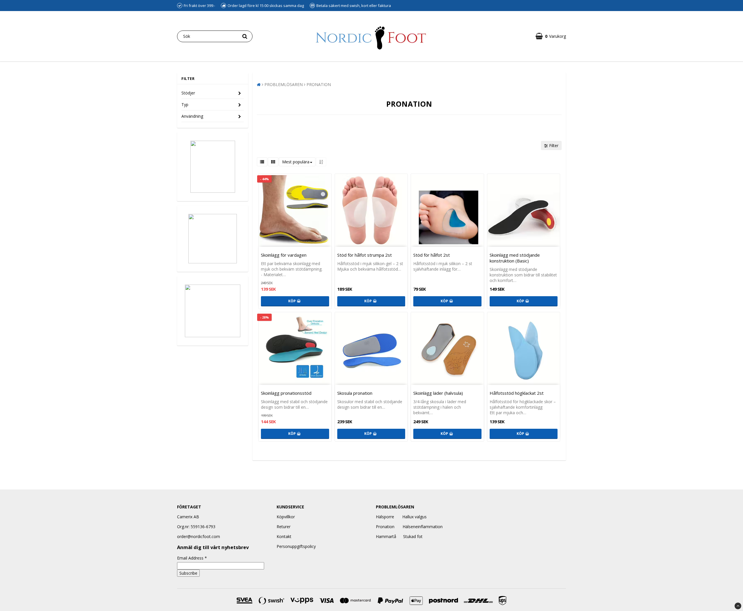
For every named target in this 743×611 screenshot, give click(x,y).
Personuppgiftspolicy (296, 546)
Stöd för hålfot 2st (431, 255)
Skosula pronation (354, 393)
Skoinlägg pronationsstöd (286, 393)
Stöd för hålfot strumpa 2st (364, 255)
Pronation (385, 526)
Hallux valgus (414, 516)
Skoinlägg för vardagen (283, 255)
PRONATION (318, 84)
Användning (192, 116)
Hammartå (386, 536)
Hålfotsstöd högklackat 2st (517, 393)
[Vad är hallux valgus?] (212, 238)
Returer (284, 526)
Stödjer (188, 93)
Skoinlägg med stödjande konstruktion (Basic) (515, 258)
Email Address (192, 558)
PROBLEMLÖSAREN (283, 84)
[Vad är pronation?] (212, 311)
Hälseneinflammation (423, 526)
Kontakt (284, 536)
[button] (550, 36)
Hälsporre (385, 516)
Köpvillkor (286, 516)
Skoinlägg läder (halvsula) (438, 393)
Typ (184, 104)
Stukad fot (413, 536)
